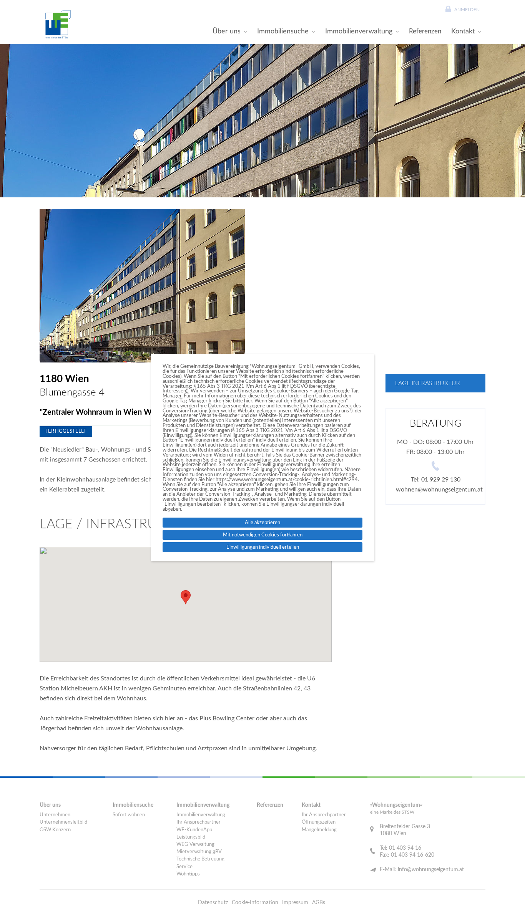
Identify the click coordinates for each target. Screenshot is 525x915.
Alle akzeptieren (262, 522)
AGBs (318, 902)
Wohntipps (188, 874)
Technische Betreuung (200, 859)
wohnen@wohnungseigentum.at (439, 489)
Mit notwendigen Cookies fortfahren (262, 535)
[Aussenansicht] (142, 285)
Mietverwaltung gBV (199, 851)
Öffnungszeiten (319, 822)
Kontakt (463, 31)
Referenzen (425, 31)
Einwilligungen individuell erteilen (262, 547)
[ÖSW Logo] (57, 24)
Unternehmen (55, 814)
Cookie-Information (255, 902)
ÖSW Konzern (55, 829)
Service (184, 866)
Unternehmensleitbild (63, 822)
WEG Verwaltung (195, 844)
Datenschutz (213, 902)
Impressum (295, 902)
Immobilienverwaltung (358, 31)
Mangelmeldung (319, 829)
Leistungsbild (190, 837)
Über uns (227, 31)
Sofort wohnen (129, 814)
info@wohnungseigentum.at (431, 869)
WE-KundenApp (194, 829)
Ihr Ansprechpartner (198, 822)
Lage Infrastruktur (427, 383)
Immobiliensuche (283, 31)
